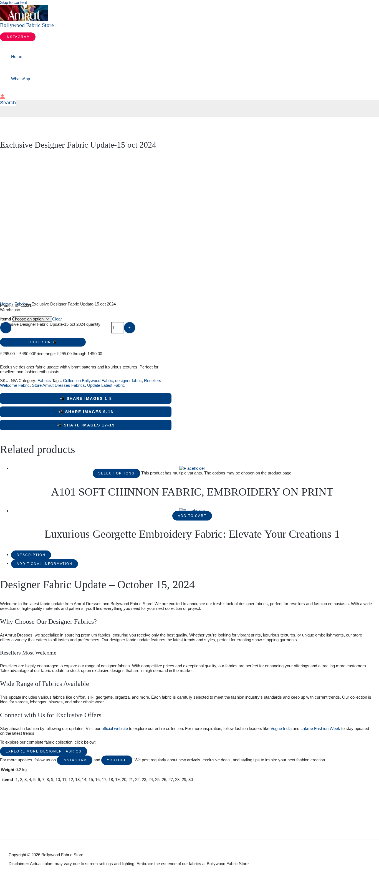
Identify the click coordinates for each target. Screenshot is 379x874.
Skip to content (13, 2)
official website (115, 728)
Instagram (74, 760)
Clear (57, 319)
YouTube (117, 760)
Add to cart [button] (192, 516)
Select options (116, 473)
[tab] (31, 554)
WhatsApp (20, 78)
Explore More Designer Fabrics (44, 751)
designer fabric (128, 380)
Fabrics (44, 380)
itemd (5, 319)
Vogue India (281, 728)
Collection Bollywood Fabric (88, 380)
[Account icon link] (2, 97)
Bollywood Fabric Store (27, 25)
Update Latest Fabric (106, 385)
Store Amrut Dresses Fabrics (58, 385)
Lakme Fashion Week (320, 728)
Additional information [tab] (44, 564)
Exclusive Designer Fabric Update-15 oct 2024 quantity (50, 324)
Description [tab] (31, 555)
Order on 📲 (43, 342)
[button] (18, 36)
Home (16, 56)
